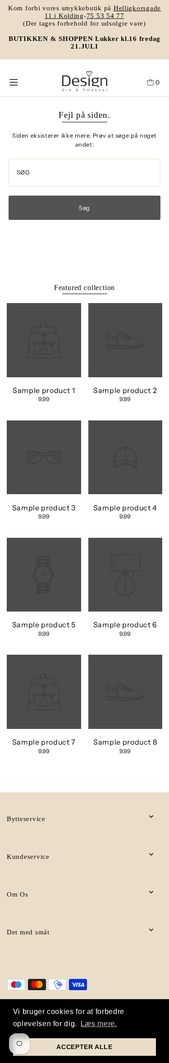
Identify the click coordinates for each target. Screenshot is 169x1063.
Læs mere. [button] (99, 1023)
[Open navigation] (22, 81)
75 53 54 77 (105, 15)
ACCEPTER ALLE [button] (84, 1046)
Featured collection (84, 287)
